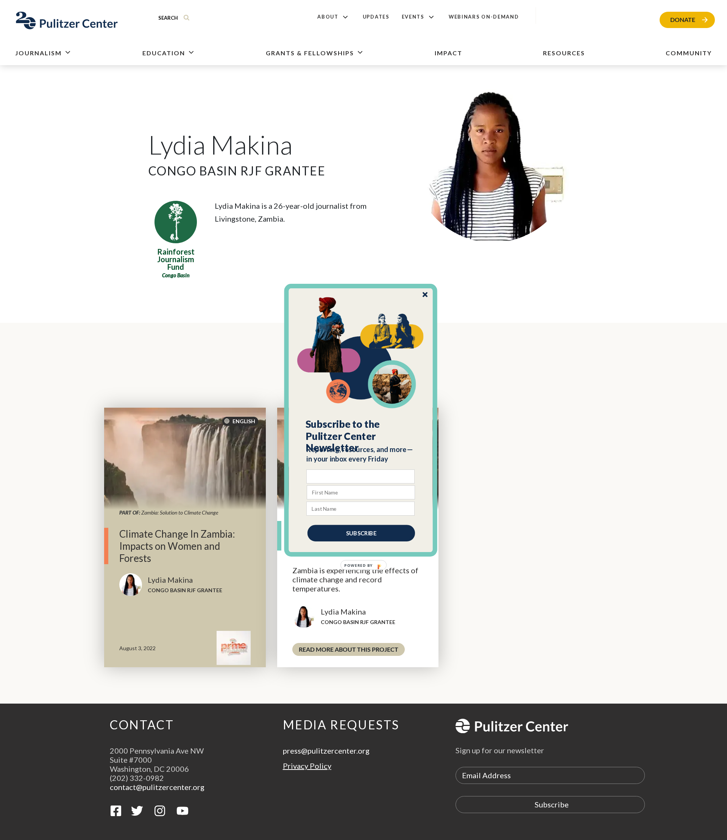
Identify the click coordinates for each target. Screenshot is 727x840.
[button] (361, 436)
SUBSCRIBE (361, 532)
